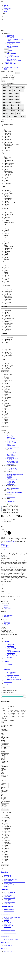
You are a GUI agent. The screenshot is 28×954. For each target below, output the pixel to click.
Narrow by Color (7, 374)
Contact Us (6, 605)
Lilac (6, 395)
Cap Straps (8, 363)
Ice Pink (7, 399)
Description (6, 550)
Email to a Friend (5, 547)
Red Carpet (8, 148)
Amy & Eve (10, 454)
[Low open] (5, 752)
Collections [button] (6, 641)
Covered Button (9, 212)
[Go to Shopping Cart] (1, 1)
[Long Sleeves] (5, 800)
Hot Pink (7, 402)
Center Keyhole (9, 193)
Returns (6, 607)
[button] (7, 33)
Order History (7, 623)
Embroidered (8, 248)
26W (21, 108)
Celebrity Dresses (9, 192)
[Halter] (4, 784)
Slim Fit (7, 342)
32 (12, 102)
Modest (7, 168)
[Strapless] (5, 808)
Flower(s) (7, 251)
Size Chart (3, 544)
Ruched (7, 204)
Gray (6, 420)
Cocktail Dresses (9, 134)
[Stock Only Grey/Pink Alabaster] (5, 533)
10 (21, 91)
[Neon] (3, 758)
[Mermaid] (4, 793)
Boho (6, 158)
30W (13, 111)
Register (6, 9)
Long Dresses (8, 166)
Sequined (7, 278)
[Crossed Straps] (5, 750)
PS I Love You (10, 484)
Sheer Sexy (8, 174)
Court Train (8, 294)
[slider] (24, 696)
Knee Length (8, 297)
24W (13, 108)
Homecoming (8, 142)
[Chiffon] (3, 771)
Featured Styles (10, 435)
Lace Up (7, 216)
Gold (6, 416)
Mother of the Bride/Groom (12, 144)
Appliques (7, 242)
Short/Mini (8, 299)
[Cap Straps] (5, 804)
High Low (7, 196)
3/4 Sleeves (8, 350)
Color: (2, 529)
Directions (6, 616)
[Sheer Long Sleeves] (5, 801)
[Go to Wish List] (2, 1)
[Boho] (5, 736)
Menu (2, 30)
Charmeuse (8, 266)
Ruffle (6, 256)
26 (12, 99)
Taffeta (7, 281)
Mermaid (7, 340)
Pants (6, 169)
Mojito (7, 378)
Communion (8, 136)
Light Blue (8, 388)
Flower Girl (8, 139)
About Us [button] (6, 661)
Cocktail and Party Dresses (13, 440)
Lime (6, 383)
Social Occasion (11, 441)
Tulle (6, 283)
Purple (7, 394)
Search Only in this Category (9, 76)
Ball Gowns (8, 157)
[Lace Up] (5, 751)
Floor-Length (8, 296)
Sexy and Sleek (9, 172)
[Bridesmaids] (7, 729)
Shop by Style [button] (7, 433)
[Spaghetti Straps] (5, 807)
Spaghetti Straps (9, 367)
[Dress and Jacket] (5, 737)
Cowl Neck (8, 310)
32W (21, 111)
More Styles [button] (7, 498)
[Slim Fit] (4, 794)
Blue (6, 391)
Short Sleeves (8, 355)
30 (6, 102)
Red (6, 408)
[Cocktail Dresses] (7, 732)
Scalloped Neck (9, 323)
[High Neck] (4, 786)
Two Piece (7, 183)
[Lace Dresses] (5, 739)
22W (6, 108)
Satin (6, 276)
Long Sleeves (8, 352)
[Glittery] (3, 755)
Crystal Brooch (9, 246)
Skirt (6, 177)
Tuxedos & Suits (11, 501)
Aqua (6, 385)
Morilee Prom (10, 481)
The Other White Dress (12, 462)
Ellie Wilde (9, 477)
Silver (6, 422)
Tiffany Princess (11, 497)
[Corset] (5, 746)
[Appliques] (4, 762)
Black (6, 419)
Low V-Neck (8, 317)
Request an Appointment (10, 684)
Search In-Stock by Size (9, 83)
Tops (6, 180)
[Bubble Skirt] (5, 742)
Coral (6, 411)
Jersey (6, 270)
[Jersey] (3, 773)
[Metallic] (3, 757)
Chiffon (7, 267)
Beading (7, 243)
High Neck (8, 313)
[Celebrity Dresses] (5, 743)
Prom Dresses (8, 145)
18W (13, 105)
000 (6, 88)
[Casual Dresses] (7, 730)
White (6, 423)
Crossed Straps (9, 214)
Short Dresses (8, 175)
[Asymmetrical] (4, 778)
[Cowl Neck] (4, 783)
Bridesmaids (8, 131)
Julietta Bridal (10, 457)
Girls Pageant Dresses (10, 141)
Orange (7, 409)
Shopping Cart (7, 8)
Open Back (8, 199)
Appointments (7, 608)
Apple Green (8, 380)
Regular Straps (9, 365)
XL (17, 116)
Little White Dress (9, 165)
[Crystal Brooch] (4, 766)
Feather (7, 249)
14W (18, 102)
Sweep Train (8, 300)
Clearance (9, 448)
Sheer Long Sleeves (10, 354)
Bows (6, 245)
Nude (6, 414)
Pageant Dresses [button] (8, 494)
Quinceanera (8, 147)
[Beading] (4, 764)
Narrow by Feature (8, 124)
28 (18, 99)
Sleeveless (7, 357)
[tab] (15, 440)
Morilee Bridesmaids (12, 469)
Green (6, 381)
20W (21, 105)
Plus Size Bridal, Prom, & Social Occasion (14, 882)
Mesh (6, 273)
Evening (7, 138)
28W (6, 111)
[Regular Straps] (5, 805)
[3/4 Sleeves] (5, 798)
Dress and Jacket (9, 160)
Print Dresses (8, 171)
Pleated (7, 201)
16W (6, 105)
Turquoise (7, 386)
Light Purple (8, 397)
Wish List (6, 5)
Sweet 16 (7, 150)
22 (18, 96)
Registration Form (10, 541)
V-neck (7, 331)
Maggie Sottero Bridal (12, 458)
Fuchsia (7, 403)
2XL (23, 116)
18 (6, 96)
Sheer (6, 219)
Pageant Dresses (11, 445)
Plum (6, 406)
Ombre (7, 233)
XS (13, 114)
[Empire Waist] (4, 791)
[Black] (9, 533)
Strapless (7, 327)
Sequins (7, 259)
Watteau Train (8, 304)
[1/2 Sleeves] (5, 797)
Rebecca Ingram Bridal (12, 461)
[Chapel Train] (4, 779)
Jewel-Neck (8, 315)
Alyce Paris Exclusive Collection (15, 474)
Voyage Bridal (10, 464)
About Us (6, 613)
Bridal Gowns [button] (7, 450)
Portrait (7, 321)
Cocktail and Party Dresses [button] (10, 485)
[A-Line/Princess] (4, 790)
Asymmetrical (8, 291)
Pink (6, 400)
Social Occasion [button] (8, 489)
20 (12, 96)
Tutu (6, 182)
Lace (6, 254)
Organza (7, 275)
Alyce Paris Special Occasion (14, 492)
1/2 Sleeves (8, 349)
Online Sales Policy (5, 545)
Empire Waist (8, 339)
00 (12, 88)
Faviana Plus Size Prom (13, 479)
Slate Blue (7, 389)
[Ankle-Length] (4, 776)
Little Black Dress (9, 163)
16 (18, 93)
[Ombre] (3, 759)
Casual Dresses (9, 133)
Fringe (6, 253)
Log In (5, 11)
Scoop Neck (8, 324)
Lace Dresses (8, 161)
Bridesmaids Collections (13, 447)
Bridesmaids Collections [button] (10, 465)
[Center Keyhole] (5, 744)
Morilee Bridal (10, 459)
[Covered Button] (5, 748)
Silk (6, 280)
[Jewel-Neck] (4, 787)
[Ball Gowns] (5, 735)
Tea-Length (8, 302)
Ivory (6, 413)
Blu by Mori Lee (11, 455)
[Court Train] (4, 780)
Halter (6, 312)
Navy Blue (8, 392)
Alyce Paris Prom (11, 475)
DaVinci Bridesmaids (12, 468)
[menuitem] (15, 5)
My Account (7, 6)
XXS (6, 114)
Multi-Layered (8, 198)
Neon (6, 232)
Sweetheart (8, 329)
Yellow (7, 377)
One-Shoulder (8, 320)
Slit (6, 206)
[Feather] (3, 772)
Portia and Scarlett (11, 482)
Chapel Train (8, 293)
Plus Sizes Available (10, 203)
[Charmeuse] (3, 769)
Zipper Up (7, 220)
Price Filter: (6, 77)
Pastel (6, 235)
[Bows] (4, 765)
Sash (6, 257)
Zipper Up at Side (9, 222)
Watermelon (8, 405)
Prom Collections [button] (8, 471)
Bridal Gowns (10, 437)
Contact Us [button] (7, 669)
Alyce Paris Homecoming (13, 488)
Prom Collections (11, 438)
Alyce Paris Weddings (12, 452)
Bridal (6, 130)
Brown (7, 417)
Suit (6, 179)
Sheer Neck (8, 326)
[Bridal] (7, 728)
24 (6, 99)
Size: (2, 526)
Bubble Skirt (8, 190)
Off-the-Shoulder (9, 318)
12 (6, 93)
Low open (7, 217)
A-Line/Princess (9, 337)
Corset (6, 195)
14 (12, 93)
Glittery (7, 229)
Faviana (9, 478)
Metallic (7, 230)
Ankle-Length (8, 290)
